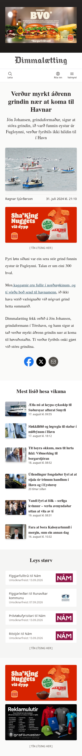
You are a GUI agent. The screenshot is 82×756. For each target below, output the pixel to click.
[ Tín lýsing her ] (41, 248)
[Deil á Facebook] (29, 361)
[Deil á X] (41, 361)
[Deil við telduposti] (53, 361)
